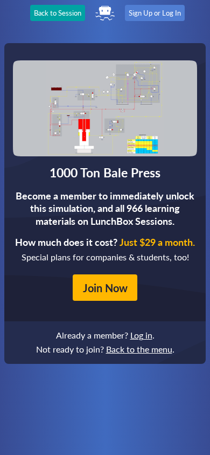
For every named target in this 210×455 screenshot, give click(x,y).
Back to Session (57, 13)
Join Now (105, 287)
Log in (141, 335)
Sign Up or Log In (155, 13)
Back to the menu (139, 349)
